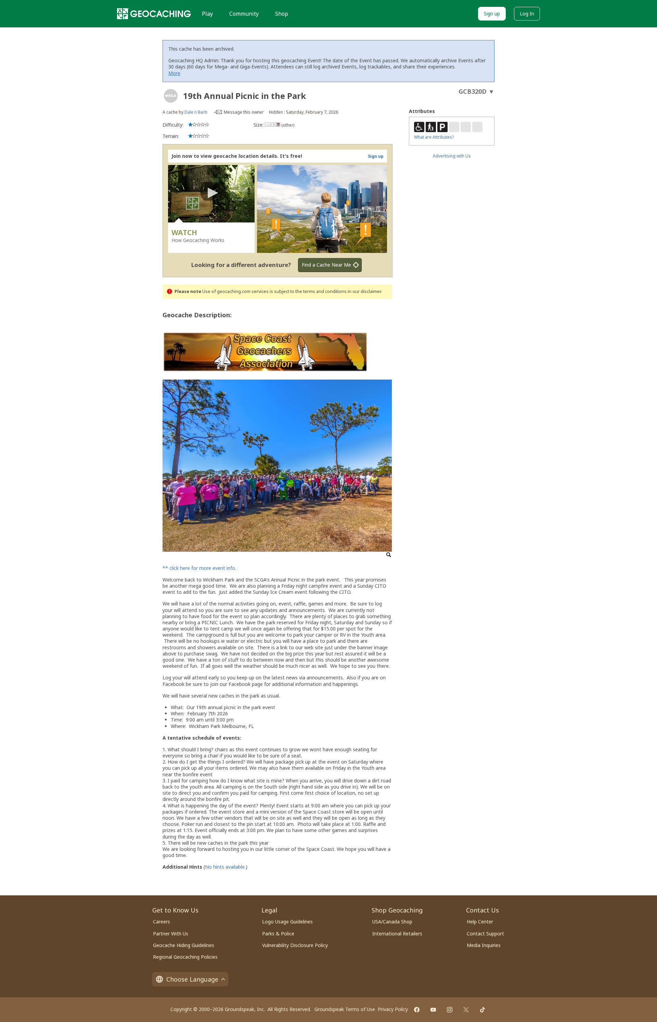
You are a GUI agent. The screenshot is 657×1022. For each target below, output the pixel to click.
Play (207, 13)
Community (244, 13)
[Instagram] (450, 1009)
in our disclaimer (364, 291)
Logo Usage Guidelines (287, 921)
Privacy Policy (393, 1009)
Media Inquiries (484, 945)
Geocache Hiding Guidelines (183, 945)
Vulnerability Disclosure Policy (295, 945)
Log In (527, 13)
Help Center (480, 921)
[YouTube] (433, 1009)
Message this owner (244, 112)
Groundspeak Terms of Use (344, 1009)
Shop (281, 13)
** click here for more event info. (199, 568)
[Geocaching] (154, 14)
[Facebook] (417, 1009)
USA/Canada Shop (392, 921)
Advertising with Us (452, 156)
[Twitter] (466, 1009)
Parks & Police (278, 933)
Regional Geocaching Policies (185, 957)
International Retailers (397, 933)
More (174, 73)
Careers (161, 921)
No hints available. (225, 867)
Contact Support (485, 933)
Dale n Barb (195, 112)
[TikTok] (482, 1009)
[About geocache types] (171, 96)
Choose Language (192, 979)
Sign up (492, 13)
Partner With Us (170, 933)
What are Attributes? (434, 137)
